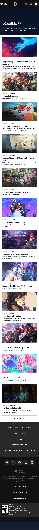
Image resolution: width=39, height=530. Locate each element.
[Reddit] (32, 462)
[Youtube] (7, 462)
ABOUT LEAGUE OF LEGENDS (19, 427)
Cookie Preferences (19, 498)
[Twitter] (13, 462)
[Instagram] (26, 462)
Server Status (19, 433)
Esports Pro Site (19, 445)
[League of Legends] (15, 4)
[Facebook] (19, 462)
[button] (19, 53)
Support (19, 439)
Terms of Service (19, 492)
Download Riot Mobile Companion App (19, 451)
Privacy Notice (19, 487)
